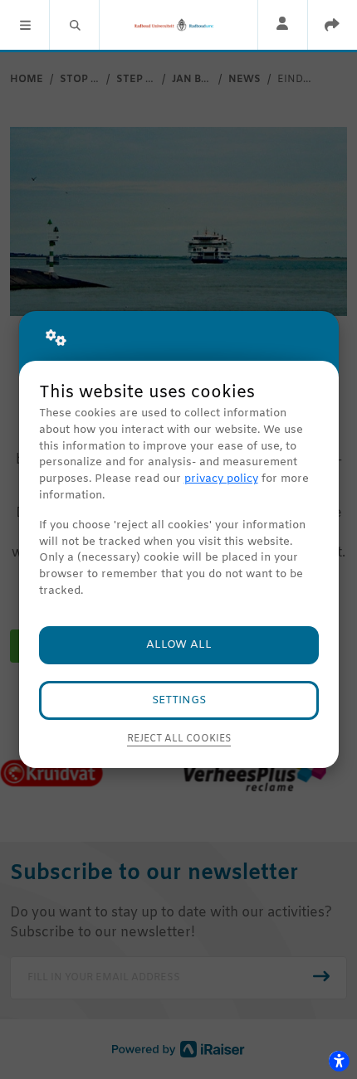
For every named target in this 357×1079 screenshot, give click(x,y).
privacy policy (221, 479)
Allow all (179, 645)
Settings (179, 700)
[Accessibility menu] (339, 1061)
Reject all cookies (179, 739)
